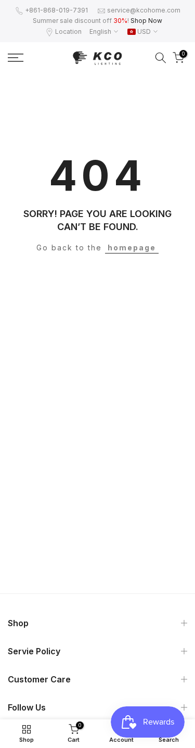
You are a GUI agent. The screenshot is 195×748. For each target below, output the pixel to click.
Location (68, 31)
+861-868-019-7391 (56, 10)
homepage (132, 247)
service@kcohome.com (143, 10)
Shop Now (146, 20)
